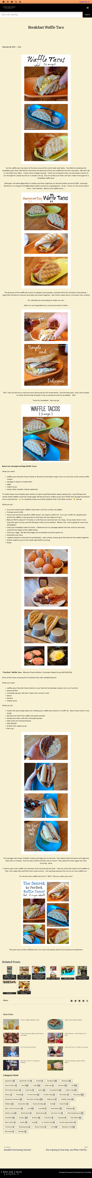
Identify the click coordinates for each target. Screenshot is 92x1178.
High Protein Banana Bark (73, 1020)
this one (65, 871)
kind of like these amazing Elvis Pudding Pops (21, 677)
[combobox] (41, 15)
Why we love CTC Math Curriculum (76, 1047)
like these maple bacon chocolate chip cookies (70, 295)
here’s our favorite (70, 688)
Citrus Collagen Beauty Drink (30, 1020)
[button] (87, 7)
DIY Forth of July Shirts (28, 1047)
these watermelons (36, 871)
